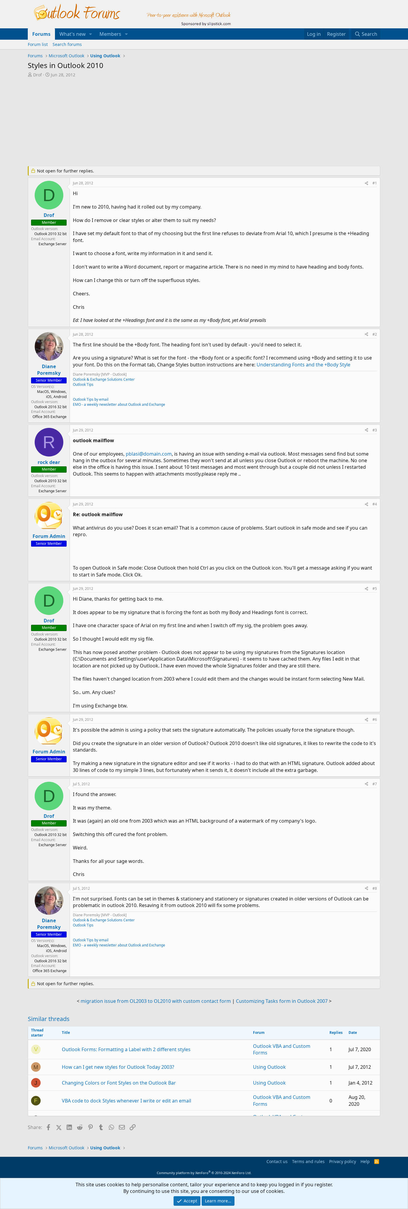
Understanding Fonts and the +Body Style (303, 364)
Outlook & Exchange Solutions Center (104, 379)
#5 (374, 588)
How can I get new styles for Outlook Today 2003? (118, 1067)
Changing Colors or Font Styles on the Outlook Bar (119, 1083)
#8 (374, 888)
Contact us (277, 1161)
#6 (374, 719)
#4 (374, 504)
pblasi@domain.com (149, 454)
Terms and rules (308, 1161)
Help (365, 1161)
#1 (374, 183)
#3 (374, 430)
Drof (37, 75)
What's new (72, 34)
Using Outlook (269, 1067)
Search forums (67, 44)
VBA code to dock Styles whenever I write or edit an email (126, 1100)
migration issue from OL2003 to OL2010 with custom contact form (156, 1001)
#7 (374, 784)
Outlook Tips (83, 384)
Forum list (38, 44)
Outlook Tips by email (90, 399)
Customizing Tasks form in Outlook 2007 (282, 1001)
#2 (374, 334)
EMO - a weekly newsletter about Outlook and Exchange (119, 404)
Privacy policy (342, 1161)
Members (110, 34)
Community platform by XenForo (204, 1173)
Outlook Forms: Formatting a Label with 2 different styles (126, 1049)
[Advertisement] (172, 122)
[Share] (366, 183)
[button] (90, 34)
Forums (41, 34)
